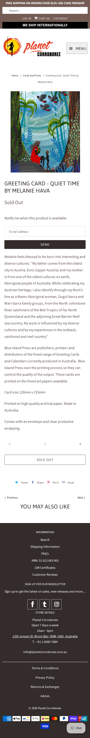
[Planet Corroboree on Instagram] (56, 604)
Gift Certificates (45, 568)
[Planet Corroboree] (32, 47)
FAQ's (45, 553)
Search (45, 540)
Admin (45, 696)
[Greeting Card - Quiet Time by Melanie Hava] (45, 131)
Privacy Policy (45, 677)
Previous (12, 498)
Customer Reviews (45, 574)
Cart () (44, 18)
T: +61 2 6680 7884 (45, 642)
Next (81, 498)
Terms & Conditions (45, 668)
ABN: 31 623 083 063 (45, 560)
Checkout (60, 18)
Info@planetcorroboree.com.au (45, 652)
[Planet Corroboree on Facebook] (32, 604)
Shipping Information (45, 546)
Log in (26, 18)
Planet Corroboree (49, 708)
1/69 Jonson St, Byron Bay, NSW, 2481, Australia (45, 636)
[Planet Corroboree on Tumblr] (44, 604)
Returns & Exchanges (45, 687)
